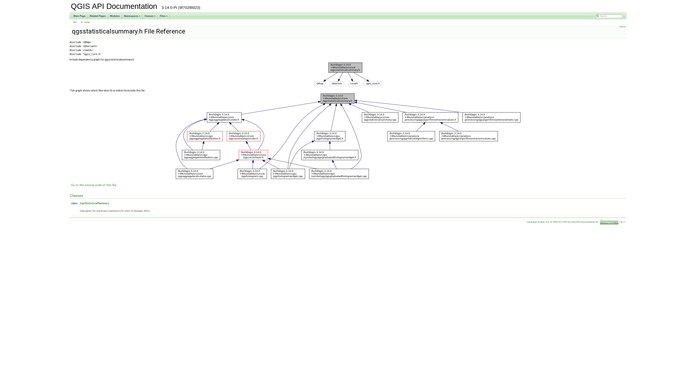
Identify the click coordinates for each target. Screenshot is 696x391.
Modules (115, 16)
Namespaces (131, 16)
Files (162, 16)
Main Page (79, 16)
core (87, 22)
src (75, 22)
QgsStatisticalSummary (94, 203)
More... (148, 210)
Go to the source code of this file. (94, 185)
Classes (149, 16)
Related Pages (98, 16)
